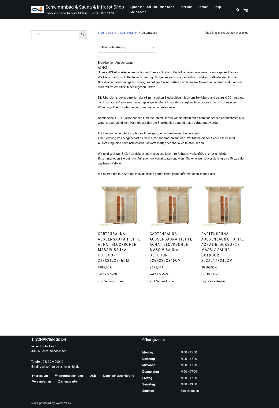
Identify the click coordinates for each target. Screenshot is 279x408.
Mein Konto (138, 12)
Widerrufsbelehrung (69, 376)
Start (101, 32)
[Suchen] (237, 9)
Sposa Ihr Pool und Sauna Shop (152, 7)
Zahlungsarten (68, 381)
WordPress (63, 403)
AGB (93, 376)
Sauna (112, 32)
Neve (34, 403)
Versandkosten (113, 281)
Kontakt (203, 7)
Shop (217, 7)
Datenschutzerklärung (118, 376)
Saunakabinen (128, 32)
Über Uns (186, 7)
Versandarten (41, 381)
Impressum (40, 376)
